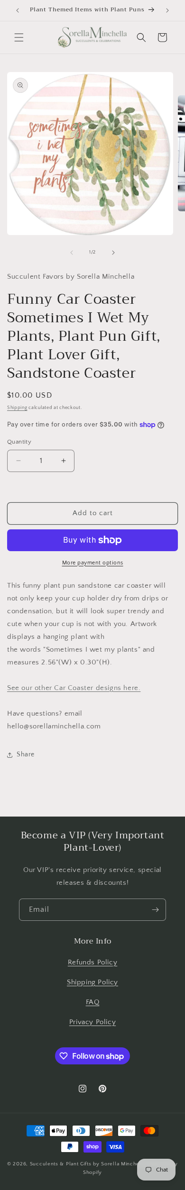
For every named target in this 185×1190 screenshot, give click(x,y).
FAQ (93, 1002)
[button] (19, 37)
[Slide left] (71, 252)
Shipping (17, 407)
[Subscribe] (155, 910)
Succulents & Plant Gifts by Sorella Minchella (88, 1164)
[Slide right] (113, 252)
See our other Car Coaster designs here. (73, 688)
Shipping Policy (92, 982)
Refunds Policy (92, 962)
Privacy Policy (92, 1022)
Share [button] (26, 754)
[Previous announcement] (17, 10)
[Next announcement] (167, 10)
